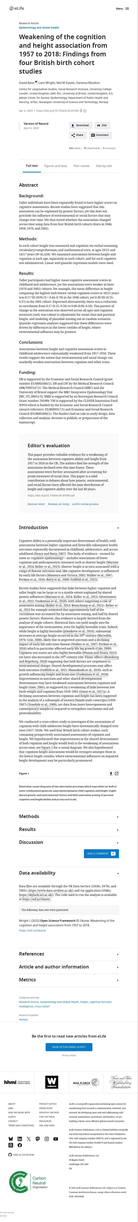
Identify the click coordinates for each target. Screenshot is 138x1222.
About (11, 1103)
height (84, 1002)
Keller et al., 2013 (47, 567)
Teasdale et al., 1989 (42, 704)
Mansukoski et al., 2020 (84, 670)
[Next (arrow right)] (5, 1215)
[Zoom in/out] (12, 1212)
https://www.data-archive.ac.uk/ (51, 891)
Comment (103, 136)
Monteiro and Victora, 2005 (66, 575)
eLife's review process (85, 504)
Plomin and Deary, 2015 (99, 653)
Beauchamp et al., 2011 (87, 605)
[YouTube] (55, 1140)
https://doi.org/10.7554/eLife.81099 (57, 111)
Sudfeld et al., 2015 (83, 580)
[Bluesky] (10, 1140)
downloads (92, 148)
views (75, 148)
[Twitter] (28, 1140)
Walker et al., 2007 (99, 575)
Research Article (29, 23)
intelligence (26, 1006)
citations (109, 148)
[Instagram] (46, 1140)
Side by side (104, 166)
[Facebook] (19, 1147)
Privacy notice (69, 1055)
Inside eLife (45, 1108)
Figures (55, 166)
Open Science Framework (57, 921)
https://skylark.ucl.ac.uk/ (35, 895)
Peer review (81, 166)
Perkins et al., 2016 (32, 580)
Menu (119, 9)
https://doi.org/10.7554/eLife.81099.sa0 (51, 495)
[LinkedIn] (19, 1140)
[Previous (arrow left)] (1, 1215)
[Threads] (10, 1147)
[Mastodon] (37, 1140)
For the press (47, 1116)
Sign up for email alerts (69, 1047)
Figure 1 (47, 748)
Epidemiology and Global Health (39, 28)
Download (82, 125)
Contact (13, 1121)
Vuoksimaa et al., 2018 (50, 601)
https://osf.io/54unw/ (36, 899)
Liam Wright (46, 83)
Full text (32, 166)
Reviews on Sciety (58, 504)
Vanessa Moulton (88, 83)
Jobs (10, 1108)
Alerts (12, 1116)
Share (79, 135)
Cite (104, 125)
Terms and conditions (21, 1125)
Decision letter (36, 504)
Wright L (25, 921)
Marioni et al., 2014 (59, 597)
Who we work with (19, 1112)
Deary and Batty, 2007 (50, 554)
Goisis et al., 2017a (92, 692)
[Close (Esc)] (1, 1212)
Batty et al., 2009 (57, 580)
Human (23, 1020)
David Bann (26, 83)
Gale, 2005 (37, 687)
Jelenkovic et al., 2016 (78, 631)
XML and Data (46, 1125)
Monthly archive (49, 1112)
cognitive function (100, 1002)
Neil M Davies (65, 83)
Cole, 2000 (34, 640)
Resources (45, 1121)
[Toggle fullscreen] (8, 1212)
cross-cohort (42, 1006)
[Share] (5, 1212)
